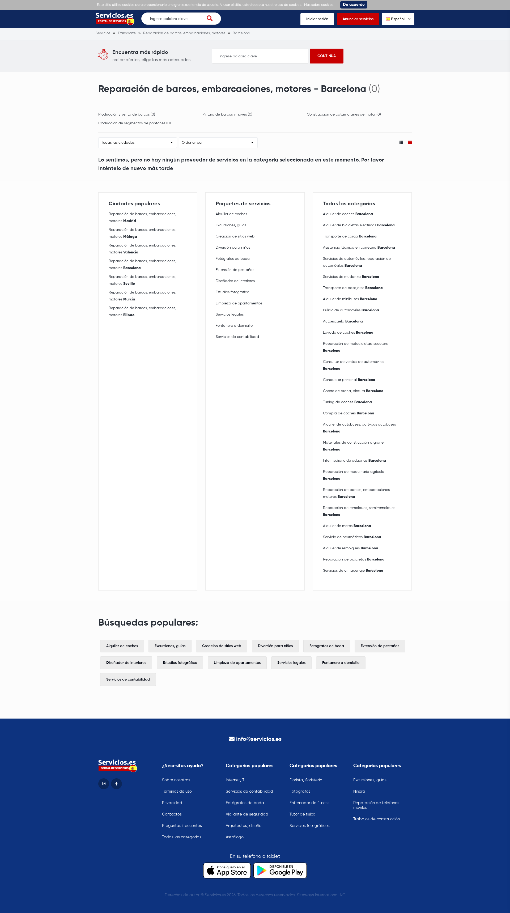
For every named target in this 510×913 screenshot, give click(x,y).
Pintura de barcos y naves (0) (227, 114)
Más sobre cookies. (319, 5)
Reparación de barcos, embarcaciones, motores (142, 217)
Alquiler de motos (347, 526)
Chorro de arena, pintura (353, 391)
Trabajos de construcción (376, 819)
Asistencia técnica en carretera (359, 247)
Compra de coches (348, 413)
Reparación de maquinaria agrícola (353, 475)
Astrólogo (235, 837)
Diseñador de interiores (235, 281)
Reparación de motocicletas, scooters (355, 347)
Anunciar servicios (358, 19)
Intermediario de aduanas (354, 460)
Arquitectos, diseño (243, 826)
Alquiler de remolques (350, 548)
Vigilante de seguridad (247, 814)
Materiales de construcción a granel (353, 446)
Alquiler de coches (231, 214)
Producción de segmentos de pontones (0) (134, 123)
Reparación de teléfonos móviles (376, 805)
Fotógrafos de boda (233, 259)
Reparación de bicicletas (354, 559)
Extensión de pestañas (235, 270)
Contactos (172, 814)
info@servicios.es (259, 739)
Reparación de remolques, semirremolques (359, 511)
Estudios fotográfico (232, 292)
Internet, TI (235, 780)
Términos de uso (177, 791)
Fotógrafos (300, 791)
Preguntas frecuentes (182, 826)
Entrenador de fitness (309, 803)
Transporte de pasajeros (353, 288)
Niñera (359, 791)
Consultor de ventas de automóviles (353, 365)
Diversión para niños (233, 247)
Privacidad (172, 803)
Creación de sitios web (235, 236)
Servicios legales (230, 314)
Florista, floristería (306, 780)
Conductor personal (349, 380)
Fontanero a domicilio (234, 326)
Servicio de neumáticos (352, 537)
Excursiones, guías (231, 225)
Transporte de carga (350, 236)
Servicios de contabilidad (237, 337)
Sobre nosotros (176, 780)
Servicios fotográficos (310, 826)
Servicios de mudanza (351, 277)
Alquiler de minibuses (350, 299)
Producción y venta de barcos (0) (126, 114)
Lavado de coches (348, 332)
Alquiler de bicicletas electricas (359, 225)
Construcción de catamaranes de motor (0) (344, 114)
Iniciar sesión (317, 19)
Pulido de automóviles (351, 310)
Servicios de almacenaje (353, 570)
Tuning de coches (347, 402)
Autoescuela (343, 321)
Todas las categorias (181, 837)
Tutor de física (303, 814)
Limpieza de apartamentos (239, 303)
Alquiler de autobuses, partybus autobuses (359, 428)
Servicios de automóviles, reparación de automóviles (357, 262)
